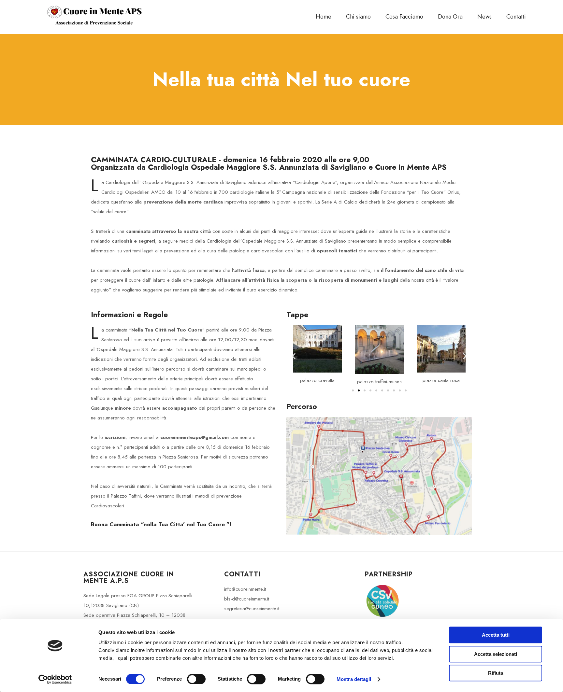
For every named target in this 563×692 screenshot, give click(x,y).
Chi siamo (358, 16)
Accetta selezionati (495, 654)
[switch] (196, 679)
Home (323, 16)
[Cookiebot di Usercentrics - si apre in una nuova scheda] (55, 679)
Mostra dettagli (354, 679)
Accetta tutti (496, 635)
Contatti (516, 16)
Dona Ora (450, 16)
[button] (294, 356)
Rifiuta (495, 673)
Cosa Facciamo (404, 16)
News (484, 16)
